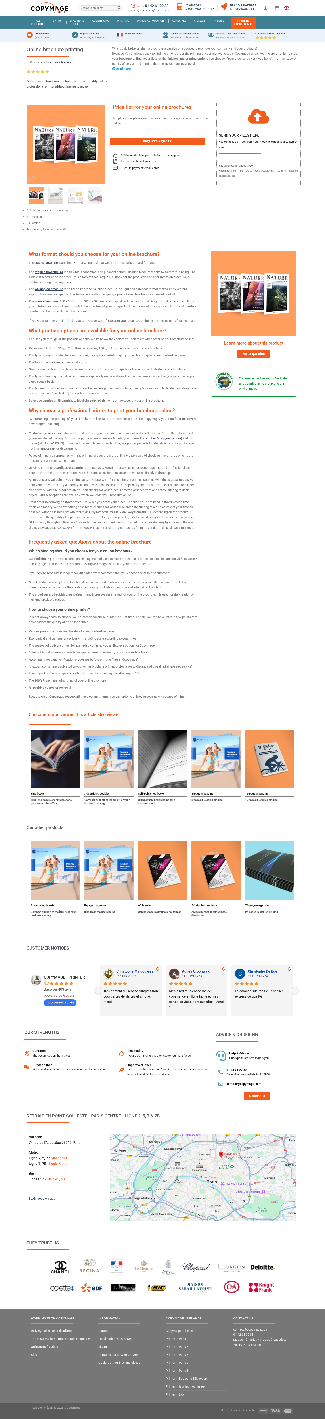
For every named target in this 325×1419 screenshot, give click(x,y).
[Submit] (119, 8)
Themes (218, 20)
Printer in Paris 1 (177, 1371)
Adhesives (179, 20)
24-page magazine (257, 905)
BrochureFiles (77, 22)
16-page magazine (256, 793)
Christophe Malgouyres (134, 971)
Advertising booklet (96, 793)
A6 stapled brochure (204, 905)
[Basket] (276, 8)
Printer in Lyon (175, 1394)
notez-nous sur (57, 1002)
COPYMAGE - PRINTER (64, 977)
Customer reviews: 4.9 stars (270, 33)
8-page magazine (202, 793)
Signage (199, 20)
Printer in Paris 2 (177, 1363)
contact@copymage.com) (164, 438)
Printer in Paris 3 (177, 1355)
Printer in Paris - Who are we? (118, 1355)
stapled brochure (46, 263)
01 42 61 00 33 (156, 6)
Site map (104, 1347)
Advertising (100, 20)
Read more (123, 69)
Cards (57, 20)
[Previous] (34, 144)
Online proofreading (44, 1347)
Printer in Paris (176, 1339)
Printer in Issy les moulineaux (185, 1386)
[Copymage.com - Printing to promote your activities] (50, 7)
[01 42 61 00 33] (220, 1072)
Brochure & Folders (58, 62)
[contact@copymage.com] (220, 1083)
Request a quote (157, 141)
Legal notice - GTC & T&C (115, 1339)
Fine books (38, 793)
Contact (103, 1331)
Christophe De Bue (262, 971)
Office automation (150, 20)
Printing (123, 20)
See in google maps (42, 1199)
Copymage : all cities (179, 1331)
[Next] (97, 144)
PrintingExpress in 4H (243, 22)
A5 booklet (144, 905)
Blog (34, 1355)
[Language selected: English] (288, 8)
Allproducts (38, 22)
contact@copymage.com (243, 1084)
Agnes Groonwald (196, 971)
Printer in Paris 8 (177, 1347)
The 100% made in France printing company (61, 1339)
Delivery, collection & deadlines (51, 1331)
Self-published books (151, 793)
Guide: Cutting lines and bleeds (119, 1363)
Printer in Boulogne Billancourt (186, 1379)
